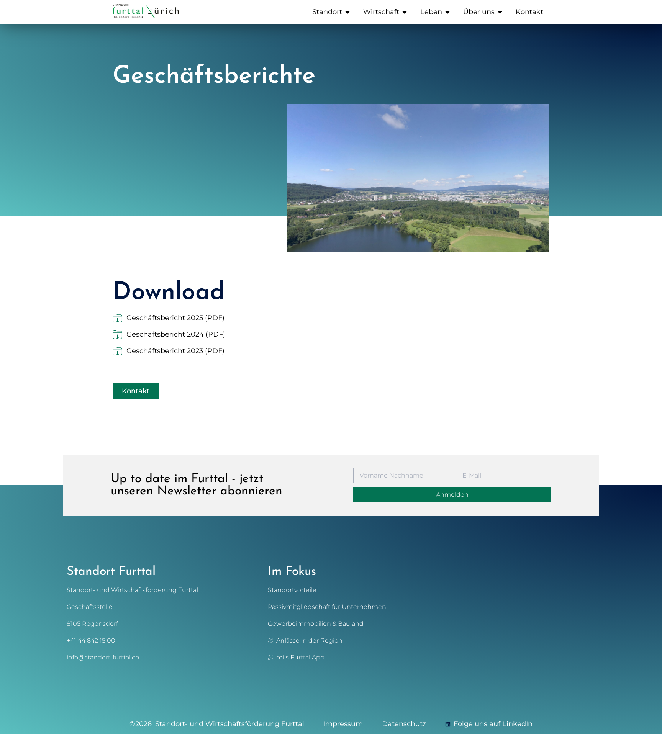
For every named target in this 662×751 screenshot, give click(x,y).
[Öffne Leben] (447, 12)
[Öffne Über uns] (499, 12)
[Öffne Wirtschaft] (404, 12)
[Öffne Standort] (347, 12)
